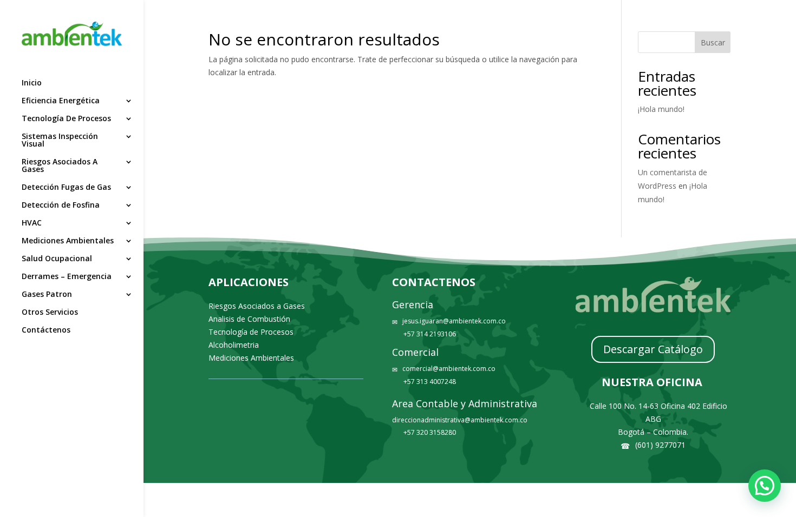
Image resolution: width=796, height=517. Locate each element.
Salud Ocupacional (57, 259)
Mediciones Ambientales (68, 241)
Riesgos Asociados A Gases (59, 166)
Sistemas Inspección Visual (60, 140)
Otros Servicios (50, 312)
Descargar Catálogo (653, 349)
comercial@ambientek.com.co (448, 368)
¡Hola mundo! (661, 109)
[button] (764, 485)
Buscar (713, 42)
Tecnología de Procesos (250, 332)
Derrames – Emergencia (67, 277)
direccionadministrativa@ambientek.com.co (459, 420)
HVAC (32, 223)
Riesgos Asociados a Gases (256, 306)
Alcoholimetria (233, 345)
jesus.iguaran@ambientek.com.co (454, 321)
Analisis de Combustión (249, 319)
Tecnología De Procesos (66, 119)
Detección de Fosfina (61, 205)
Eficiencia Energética (61, 101)
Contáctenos (46, 330)
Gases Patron (47, 294)
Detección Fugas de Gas (66, 187)
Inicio (32, 83)
